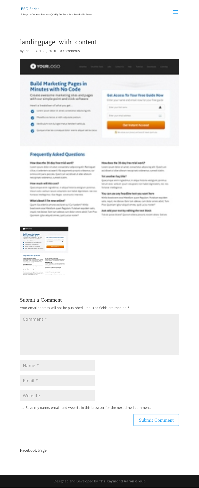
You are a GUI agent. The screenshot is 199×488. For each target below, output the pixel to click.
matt (28, 50)
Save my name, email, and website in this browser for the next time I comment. (88, 407)
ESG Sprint (30, 9)
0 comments (70, 50)
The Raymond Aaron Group (122, 481)
